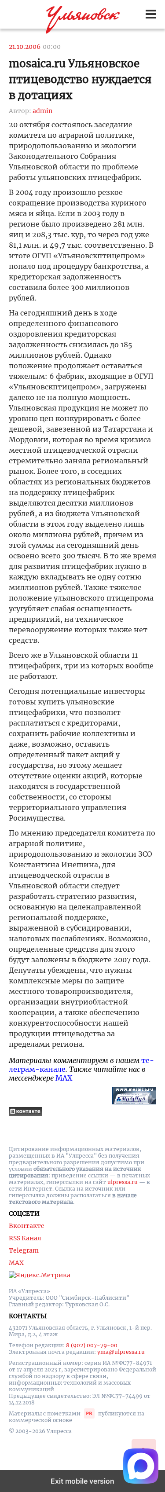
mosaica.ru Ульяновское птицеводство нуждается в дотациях (80, 79)
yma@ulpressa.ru (121, 1352)
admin (42, 111)
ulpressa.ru (122, 1182)
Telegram (24, 1250)
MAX (63, 1078)
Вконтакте (26, 1226)
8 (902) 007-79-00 (91, 1345)
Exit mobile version (82, 1481)
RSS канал (25, 1238)
